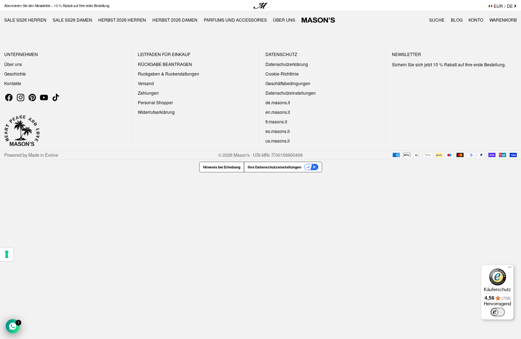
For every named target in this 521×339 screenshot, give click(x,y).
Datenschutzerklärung (286, 64)
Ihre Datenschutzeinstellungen (274, 167)
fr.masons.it (276, 121)
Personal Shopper (155, 102)
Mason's (242, 155)
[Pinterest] (32, 97)
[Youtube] (44, 97)
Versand (146, 83)
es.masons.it (277, 131)
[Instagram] (20, 97)
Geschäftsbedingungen (287, 83)
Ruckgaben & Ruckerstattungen (168, 74)
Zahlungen (148, 93)
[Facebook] (8, 97)
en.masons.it (277, 112)
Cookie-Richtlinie (282, 74)
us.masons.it (277, 141)
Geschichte (15, 74)
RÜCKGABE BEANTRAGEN (165, 64)
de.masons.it (277, 102)
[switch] (498, 312)
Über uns (13, 64)
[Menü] (509, 269)
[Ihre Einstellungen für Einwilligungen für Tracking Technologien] (6, 254)
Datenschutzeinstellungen (290, 93)
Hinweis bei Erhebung (221, 167)
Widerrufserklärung (156, 112)
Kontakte (12, 83)
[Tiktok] (55, 97)
